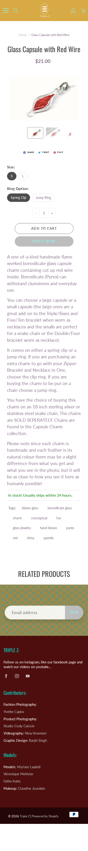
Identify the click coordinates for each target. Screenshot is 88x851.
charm (17, 518)
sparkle (48, 538)
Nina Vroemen (35, 733)
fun (58, 518)
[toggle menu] (5, 10)
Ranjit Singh (38, 740)
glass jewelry (22, 528)
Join (74, 612)
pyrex (70, 528)
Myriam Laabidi (29, 767)
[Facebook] (6, 676)
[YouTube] (27, 676)
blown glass (30, 508)
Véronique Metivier (18, 774)
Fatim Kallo (12, 781)
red (15, 538)
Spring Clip (18, 198)
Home (23, 35)
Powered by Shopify (45, 816)
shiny (30, 538)
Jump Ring (43, 198)
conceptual (39, 518)
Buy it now (44, 241)
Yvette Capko (14, 712)
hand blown (48, 528)
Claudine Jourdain (31, 788)
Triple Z (25, 816)
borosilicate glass (60, 508)
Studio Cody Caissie (19, 726)
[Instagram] (17, 676)
